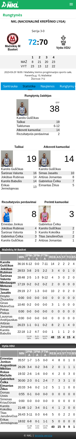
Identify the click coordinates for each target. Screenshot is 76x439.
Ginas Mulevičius (7, 304)
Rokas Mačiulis (6, 374)
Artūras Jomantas (50, 177)
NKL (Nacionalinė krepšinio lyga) (38, 21)
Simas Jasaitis (48, 173)
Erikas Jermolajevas (10, 187)
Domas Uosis (5, 394)
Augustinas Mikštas (8, 367)
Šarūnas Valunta (12, 173)
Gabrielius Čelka (50, 181)
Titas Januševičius (51, 236)
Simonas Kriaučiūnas (8, 401)
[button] (71, 4)
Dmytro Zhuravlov (6, 298)
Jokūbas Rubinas (12, 177)
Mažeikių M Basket (12, 48)
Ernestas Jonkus (12, 224)
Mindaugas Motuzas (8, 284)
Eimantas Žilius (49, 185)
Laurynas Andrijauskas (8, 318)
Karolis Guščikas (28, 117)
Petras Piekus (4, 311)
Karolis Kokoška (49, 232)
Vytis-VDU (63, 47)
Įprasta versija (43, 435)
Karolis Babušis (11, 181)
